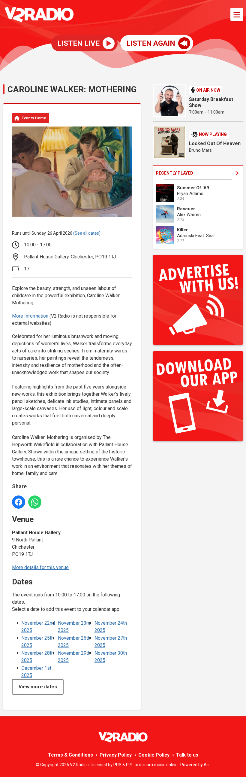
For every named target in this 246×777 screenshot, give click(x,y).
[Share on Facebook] (18, 502)
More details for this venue (40, 567)
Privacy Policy (116, 755)
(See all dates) (86, 233)
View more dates (38, 687)
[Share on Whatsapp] (34, 502)
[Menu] (236, 14)
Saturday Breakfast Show (211, 102)
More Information (30, 316)
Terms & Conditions (70, 755)
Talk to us (187, 755)
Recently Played (174, 173)
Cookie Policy (154, 755)
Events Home (34, 118)
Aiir (207, 764)
